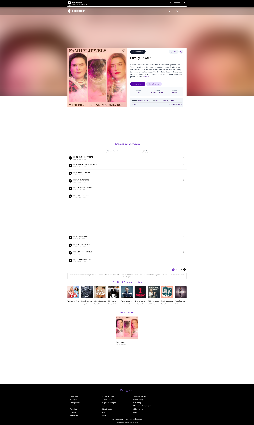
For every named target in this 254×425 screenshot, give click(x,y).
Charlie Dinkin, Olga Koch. (165, 100)
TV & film (73, 406)
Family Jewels (143, 100)
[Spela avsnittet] (70, 158)
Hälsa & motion (107, 409)
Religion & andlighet (109, 403)
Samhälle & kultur (139, 396)
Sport (104, 415)
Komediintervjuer (154, 84)
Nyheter (105, 412)
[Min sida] (170, 11)
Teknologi (73, 409)
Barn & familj (138, 399)
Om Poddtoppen (118, 419)
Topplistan (74, 396)
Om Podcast (130, 419)
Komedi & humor (138, 84)
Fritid (135, 412)
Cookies (139, 419)
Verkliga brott (75, 403)
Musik (104, 406)
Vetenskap (74, 415)
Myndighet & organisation (143, 406)
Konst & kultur (107, 399)
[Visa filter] (146, 151)
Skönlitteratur (138, 409)
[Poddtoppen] (76, 11)
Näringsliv (73, 399)
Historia (73, 412)
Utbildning (137, 403)
